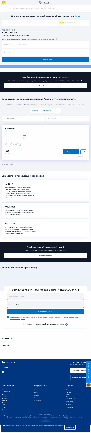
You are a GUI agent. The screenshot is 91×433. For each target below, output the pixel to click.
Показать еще (7, 164)
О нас (36, 398)
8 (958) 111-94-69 (9, 33)
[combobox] (45, 44)
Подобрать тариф (45, 86)
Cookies (65, 416)
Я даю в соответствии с (44, 318)
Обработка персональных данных (71, 402)
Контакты (36, 400)
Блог (36, 392)
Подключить (71, 152)
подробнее (5, 345)
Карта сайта (70, 390)
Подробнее (79, 156)
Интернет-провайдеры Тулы (24, 8)
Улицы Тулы (4, 408)
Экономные (47, 110)
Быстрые (35, 110)
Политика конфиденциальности (71, 408)
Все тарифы (4, 395)
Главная (7, 8)
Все (57, 110)
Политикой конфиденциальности (35, 418)
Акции (36, 390)
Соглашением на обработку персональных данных (66, 418)
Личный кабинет (68, 393)
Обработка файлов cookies (71, 397)
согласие (31, 426)
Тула (6, 368)
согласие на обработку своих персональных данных (32, 317)
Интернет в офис (4, 403)
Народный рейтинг (4, 399)
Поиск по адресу (80, 370)
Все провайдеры (4, 390)
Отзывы (36, 395)
